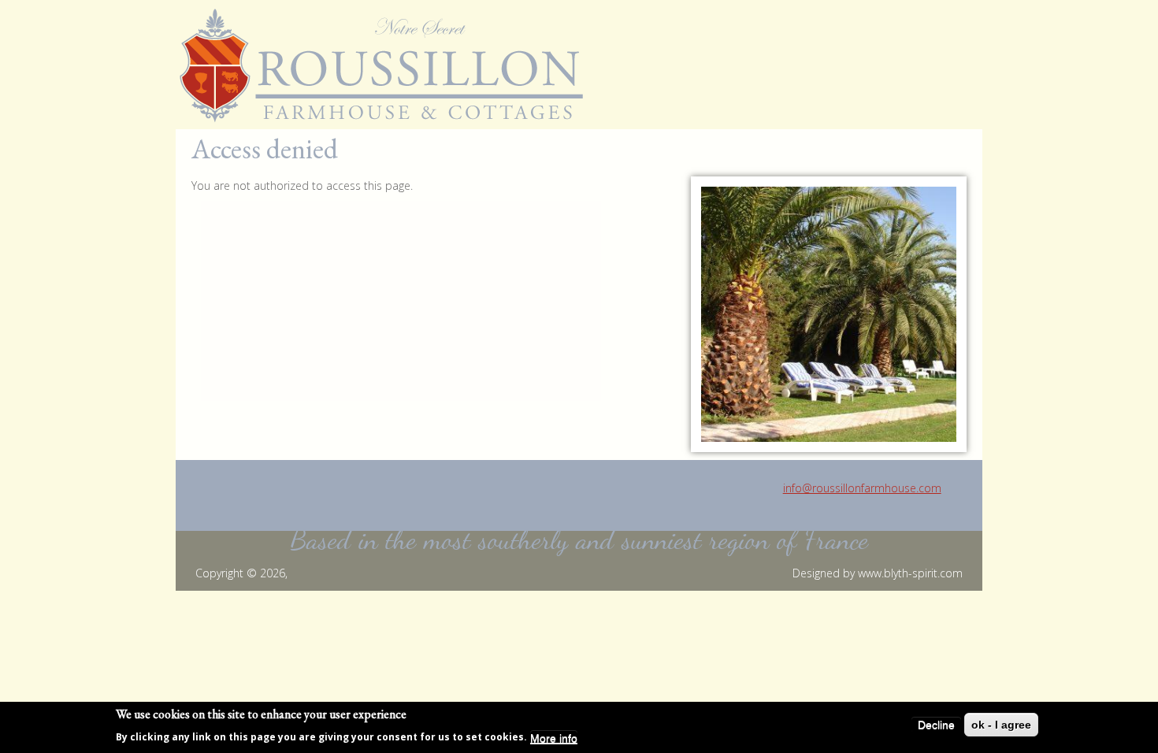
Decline (936, 724)
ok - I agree (1001, 724)
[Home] (387, 66)
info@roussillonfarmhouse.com (862, 487)
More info (553, 738)
